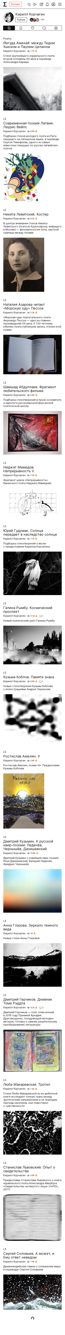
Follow (21, 19)
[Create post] (41, 4)
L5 (4, 118)
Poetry (7, 38)
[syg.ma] (5, 4)
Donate (15, 4)
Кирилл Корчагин (14, 51)
